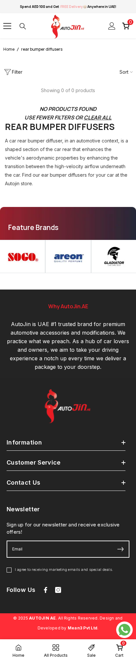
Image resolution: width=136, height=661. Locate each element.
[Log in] (112, 26)
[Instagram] (58, 590)
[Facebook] (45, 590)
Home (9, 49)
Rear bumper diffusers (41, 49)
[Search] (23, 26)
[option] (68, 256)
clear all (98, 117)
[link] (119, 650)
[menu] (7, 26)
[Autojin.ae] (68, 256)
